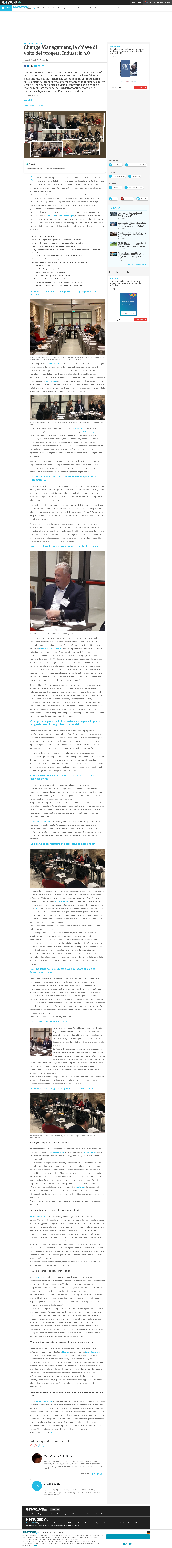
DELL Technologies (66, 215)
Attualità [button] (51, 8)
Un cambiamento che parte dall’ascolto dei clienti (52, 275)
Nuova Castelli (89, 1152)
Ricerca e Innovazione (85, 8)
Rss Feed (46, 1514)
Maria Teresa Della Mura (33, 106)
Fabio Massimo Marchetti (50, 648)
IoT (37, 908)
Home (26, 60)
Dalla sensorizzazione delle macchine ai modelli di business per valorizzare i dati (64, 285)
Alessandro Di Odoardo (40, 821)
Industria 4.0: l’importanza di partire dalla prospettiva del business (56, 240)
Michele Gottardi (56, 1152)
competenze (51, 381)
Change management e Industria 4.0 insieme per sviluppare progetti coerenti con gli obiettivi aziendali (66, 251)
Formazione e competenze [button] (104, 8)
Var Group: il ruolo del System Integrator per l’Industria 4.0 (53, 246)
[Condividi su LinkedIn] (28, 66)
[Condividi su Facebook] (24, 66)
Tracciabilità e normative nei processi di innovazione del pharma (58, 282)
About (28, 1514)
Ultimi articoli (41, 8)
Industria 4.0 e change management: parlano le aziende (52, 269)
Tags (39, 1514)
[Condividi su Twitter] (32, 66)
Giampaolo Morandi (39, 1216)
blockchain (80, 1187)
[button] (6, 8)
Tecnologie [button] (62, 8)
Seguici (53, 1509)
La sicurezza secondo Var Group (43, 266)
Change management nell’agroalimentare (49, 272)
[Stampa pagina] (42, 66)
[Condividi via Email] (35, 66)
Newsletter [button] (122, 8)
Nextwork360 (31, 1523)
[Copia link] (39, 66)
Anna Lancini (80, 428)
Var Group (51, 215)
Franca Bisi (40, 1277)
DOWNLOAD (141, 87)
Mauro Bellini (29, 100)
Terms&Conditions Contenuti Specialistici (81, 1514)
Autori (34, 1514)
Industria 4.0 (45, 60)
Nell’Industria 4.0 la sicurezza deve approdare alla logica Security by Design (59, 262)
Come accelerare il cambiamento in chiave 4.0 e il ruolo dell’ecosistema (57, 255)
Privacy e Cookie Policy (58, 1514)
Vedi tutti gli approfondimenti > (137, 264)
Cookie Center (101, 1514)
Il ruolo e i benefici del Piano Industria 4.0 (49, 279)
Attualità (34, 60)
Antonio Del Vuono (44, 1401)
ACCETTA (128, 1536)
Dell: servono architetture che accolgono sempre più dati (52, 259)
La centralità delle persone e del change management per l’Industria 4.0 (58, 243)
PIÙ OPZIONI (128, 1544)
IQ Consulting (88, 432)
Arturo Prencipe (61, 901)
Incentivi (73, 8)
